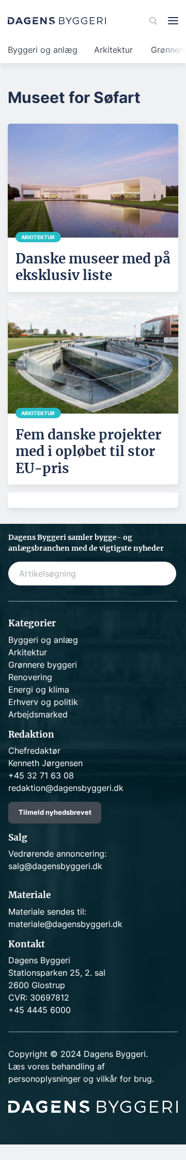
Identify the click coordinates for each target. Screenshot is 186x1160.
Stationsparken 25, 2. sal (56, 972)
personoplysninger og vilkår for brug (80, 1079)
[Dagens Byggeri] (57, 20)
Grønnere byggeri (42, 664)
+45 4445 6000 (39, 1010)
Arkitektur (113, 50)
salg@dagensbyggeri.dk (55, 866)
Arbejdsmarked (38, 714)
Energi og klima (38, 689)
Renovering (30, 677)
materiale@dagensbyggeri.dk (65, 924)
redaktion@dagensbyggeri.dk (65, 788)
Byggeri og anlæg (43, 50)
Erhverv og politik (43, 702)
